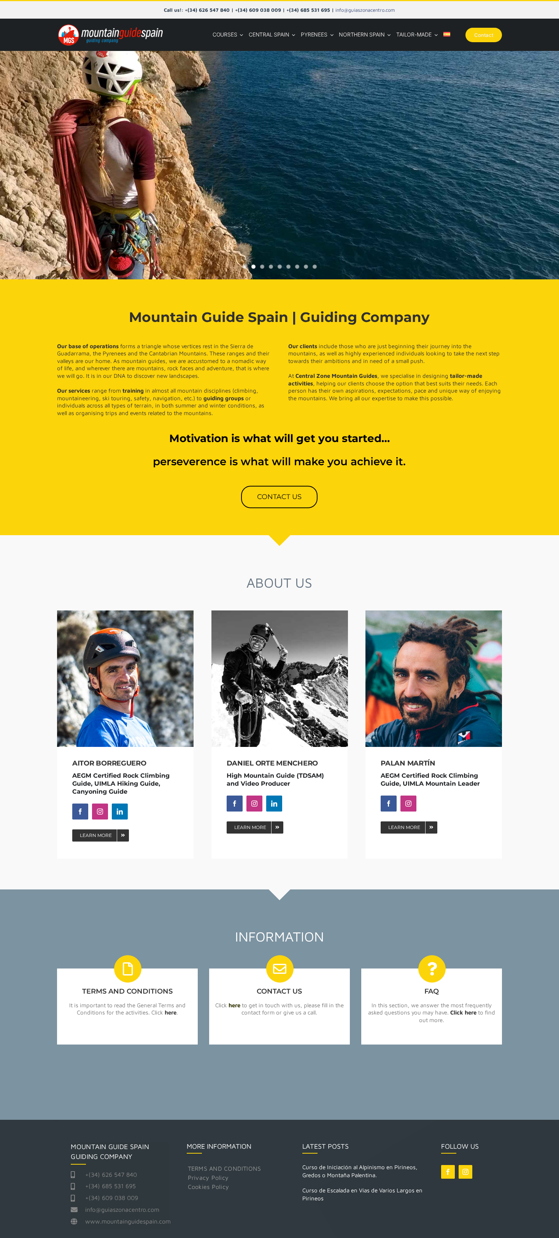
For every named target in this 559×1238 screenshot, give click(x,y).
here (170, 1012)
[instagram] (100, 812)
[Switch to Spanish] (446, 35)
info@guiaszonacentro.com (365, 10)
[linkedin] (120, 812)
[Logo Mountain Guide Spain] (110, 25)
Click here (463, 1012)
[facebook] (80, 812)
